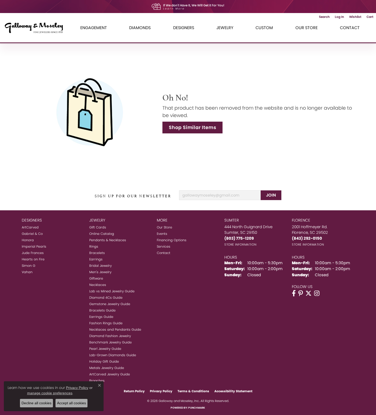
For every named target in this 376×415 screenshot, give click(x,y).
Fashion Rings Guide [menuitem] (106, 323)
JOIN (271, 195)
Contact (350, 28)
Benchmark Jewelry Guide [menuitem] (110, 342)
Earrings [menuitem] (96, 259)
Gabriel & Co (32, 234)
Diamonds (140, 28)
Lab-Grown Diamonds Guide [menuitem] (112, 355)
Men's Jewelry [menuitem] (100, 272)
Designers (183, 28)
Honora (28, 240)
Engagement (93, 28)
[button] (324, 17)
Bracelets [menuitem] (97, 253)
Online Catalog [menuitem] (101, 234)
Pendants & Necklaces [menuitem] (107, 240)
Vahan (27, 272)
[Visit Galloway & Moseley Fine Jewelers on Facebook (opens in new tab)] (294, 293)
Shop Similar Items (192, 127)
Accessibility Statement (233, 391)
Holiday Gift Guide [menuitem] (104, 361)
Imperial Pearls (34, 246)
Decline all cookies (36, 403)
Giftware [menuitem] (96, 278)
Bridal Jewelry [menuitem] (100, 265)
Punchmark (196, 408)
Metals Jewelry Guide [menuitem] (106, 368)
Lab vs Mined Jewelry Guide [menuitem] (112, 291)
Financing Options (171, 240)
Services (163, 246)
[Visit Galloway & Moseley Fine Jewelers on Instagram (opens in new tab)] (316, 293)
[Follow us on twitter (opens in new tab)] (308, 293)
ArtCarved (30, 227)
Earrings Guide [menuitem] (101, 317)
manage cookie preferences (49, 393)
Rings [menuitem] (93, 246)
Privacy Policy (161, 391)
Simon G (28, 265)
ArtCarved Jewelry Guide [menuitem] (109, 374)
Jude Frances (33, 253)
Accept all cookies (71, 403)
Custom (264, 28)
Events (162, 234)
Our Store (306, 28)
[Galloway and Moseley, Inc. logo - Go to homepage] (36, 27)
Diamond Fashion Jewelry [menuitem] (110, 336)
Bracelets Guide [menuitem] (102, 310)
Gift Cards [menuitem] (97, 227)
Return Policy (134, 391)
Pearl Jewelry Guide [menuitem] (105, 349)
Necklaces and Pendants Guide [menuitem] (115, 329)
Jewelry (224, 28)
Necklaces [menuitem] (97, 285)
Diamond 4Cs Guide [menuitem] (106, 297)
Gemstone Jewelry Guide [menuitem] (109, 304)
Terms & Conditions (193, 391)
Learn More (174, 8)
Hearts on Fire (33, 259)
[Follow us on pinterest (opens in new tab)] (300, 293)
